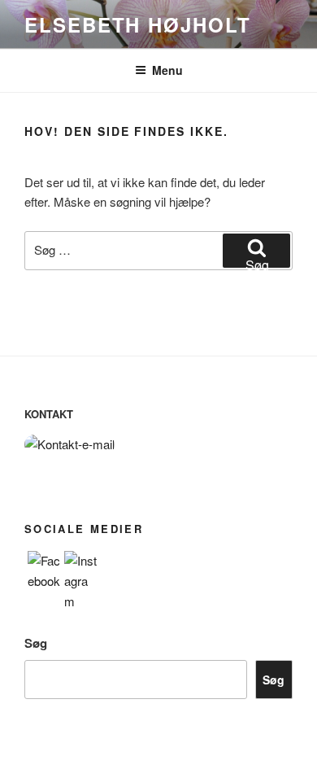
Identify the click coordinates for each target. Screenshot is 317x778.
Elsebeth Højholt (137, 24)
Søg (35, 643)
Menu (167, 70)
